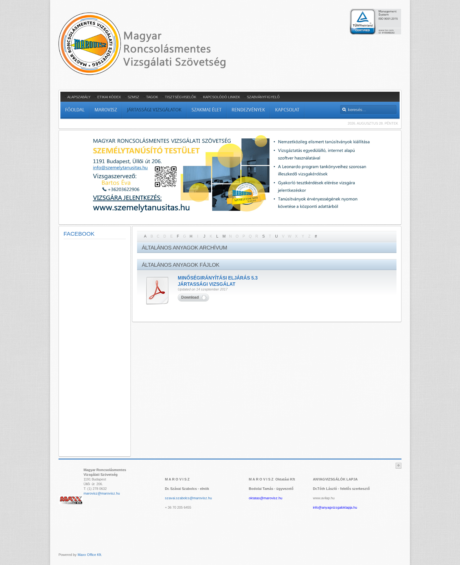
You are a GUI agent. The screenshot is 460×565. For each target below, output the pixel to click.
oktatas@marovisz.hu (265, 498)
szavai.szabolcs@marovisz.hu (188, 498)
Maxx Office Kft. (90, 555)
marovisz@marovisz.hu (102, 493)
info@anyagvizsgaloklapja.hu (335, 507)
